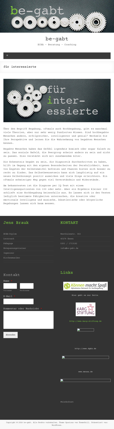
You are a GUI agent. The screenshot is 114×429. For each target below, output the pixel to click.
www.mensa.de (85, 372)
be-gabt (57, 39)
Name (7, 281)
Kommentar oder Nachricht (22, 308)
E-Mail (9, 296)
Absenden (10, 335)
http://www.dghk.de (85, 349)
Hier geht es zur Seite (85, 295)
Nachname (24, 291)
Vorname (7, 291)
